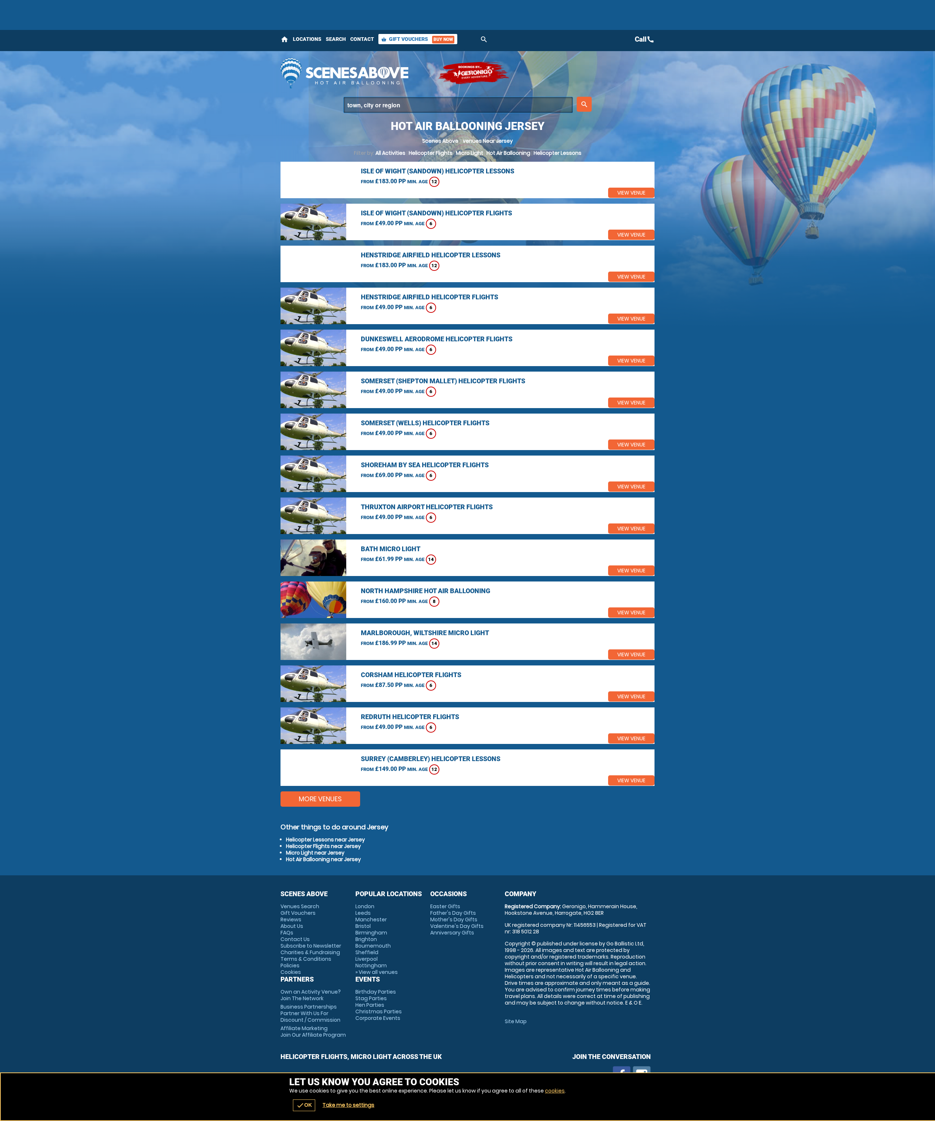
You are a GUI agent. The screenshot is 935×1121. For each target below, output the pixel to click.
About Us (291, 926)
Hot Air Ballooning (508, 153)
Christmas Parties (378, 1011)
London (364, 906)
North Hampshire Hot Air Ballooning (425, 591)
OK (304, 1105)
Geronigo (474, 73)
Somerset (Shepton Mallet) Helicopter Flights (443, 381)
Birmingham (371, 932)
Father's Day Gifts (453, 913)
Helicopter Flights (431, 153)
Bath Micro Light (390, 549)
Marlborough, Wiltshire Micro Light (425, 633)
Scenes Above (440, 141)
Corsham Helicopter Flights (411, 675)
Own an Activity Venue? (310, 995)
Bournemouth (373, 945)
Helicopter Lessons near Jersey (325, 839)
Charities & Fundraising (310, 952)
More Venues (320, 798)
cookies (555, 1090)
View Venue (631, 192)
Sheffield (366, 952)
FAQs (286, 932)
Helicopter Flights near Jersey (323, 846)
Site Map (516, 1021)
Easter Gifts (445, 906)
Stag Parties (371, 998)
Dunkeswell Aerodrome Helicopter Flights (436, 339)
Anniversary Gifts (452, 932)
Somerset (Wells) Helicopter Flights (425, 423)
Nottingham (371, 965)
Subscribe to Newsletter (310, 945)
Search (336, 39)
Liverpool (366, 959)
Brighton (366, 939)
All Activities (390, 153)
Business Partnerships (310, 1013)
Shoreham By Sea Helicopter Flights (425, 465)
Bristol (363, 926)
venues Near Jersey (488, 141)
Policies (289, 965)
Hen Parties (369, 1005)
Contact (362, 39)
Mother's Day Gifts (453, 919)
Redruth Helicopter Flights (410, 717)
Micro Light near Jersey (315, 852)
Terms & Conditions (305, 959)
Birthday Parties (375, 991)
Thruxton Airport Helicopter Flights (427, 507)
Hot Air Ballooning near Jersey (323, 859)
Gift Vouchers (417, 39)
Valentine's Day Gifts (457, 926)
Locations (307, 39)
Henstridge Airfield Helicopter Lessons (430, 255)
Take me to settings (348, 1105)
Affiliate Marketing (313, 1032)
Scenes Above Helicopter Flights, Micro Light (355, 73)
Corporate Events (377, 1018)
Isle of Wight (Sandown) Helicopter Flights (436, 213)
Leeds (363, 913)
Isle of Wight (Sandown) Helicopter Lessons (437, 171)
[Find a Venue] (458, 105)
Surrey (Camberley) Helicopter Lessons (430, 759)
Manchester (371, 919)
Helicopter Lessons (557, 153)
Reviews (290, 919)
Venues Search (299, 906)
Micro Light (469, 153)
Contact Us (295, 939)
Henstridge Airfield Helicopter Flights (429, 297)
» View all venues (376, 972)
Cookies (290, 972)
